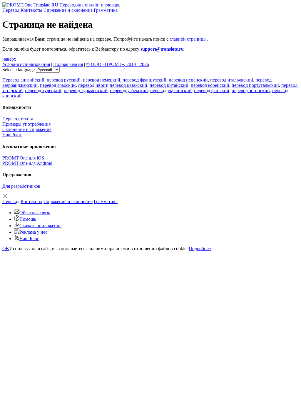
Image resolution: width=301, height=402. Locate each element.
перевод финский (211, 90)
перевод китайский (169, 85)
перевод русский (64, 79)
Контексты (31, 10)
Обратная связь (34, 212)
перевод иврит (92, 85)
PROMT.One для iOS (23, 157)
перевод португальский (255, 85)
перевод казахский (128, 85)
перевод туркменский (86, 90)
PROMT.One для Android (27, 163)
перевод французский (144, 79)
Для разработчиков (21, 186)
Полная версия (68, 64)
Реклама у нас (33, 232)
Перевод (10, 10)
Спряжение (68, 10)
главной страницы (188, 38)
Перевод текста (17, 118)
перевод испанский (188, 79)
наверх (9, 59)
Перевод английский (23, 79)
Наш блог (12, 134)
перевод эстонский (251, 90)
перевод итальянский (231, 79)
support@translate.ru (162, 49)
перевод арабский (58, 85)
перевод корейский (210, 85)
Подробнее (200, 248)
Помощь (27, 219)
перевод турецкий (43, 90)
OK (5, 248)
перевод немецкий (101, 79)
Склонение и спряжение (26, 129)
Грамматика (106, 10)
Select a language (18, 69)
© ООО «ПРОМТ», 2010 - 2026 (117, 64)
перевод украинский (171, 90)
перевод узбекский (129, 90)
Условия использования (26, 64)
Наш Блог (29, 238)
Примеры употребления (26, 124)
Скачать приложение (40, 225)
